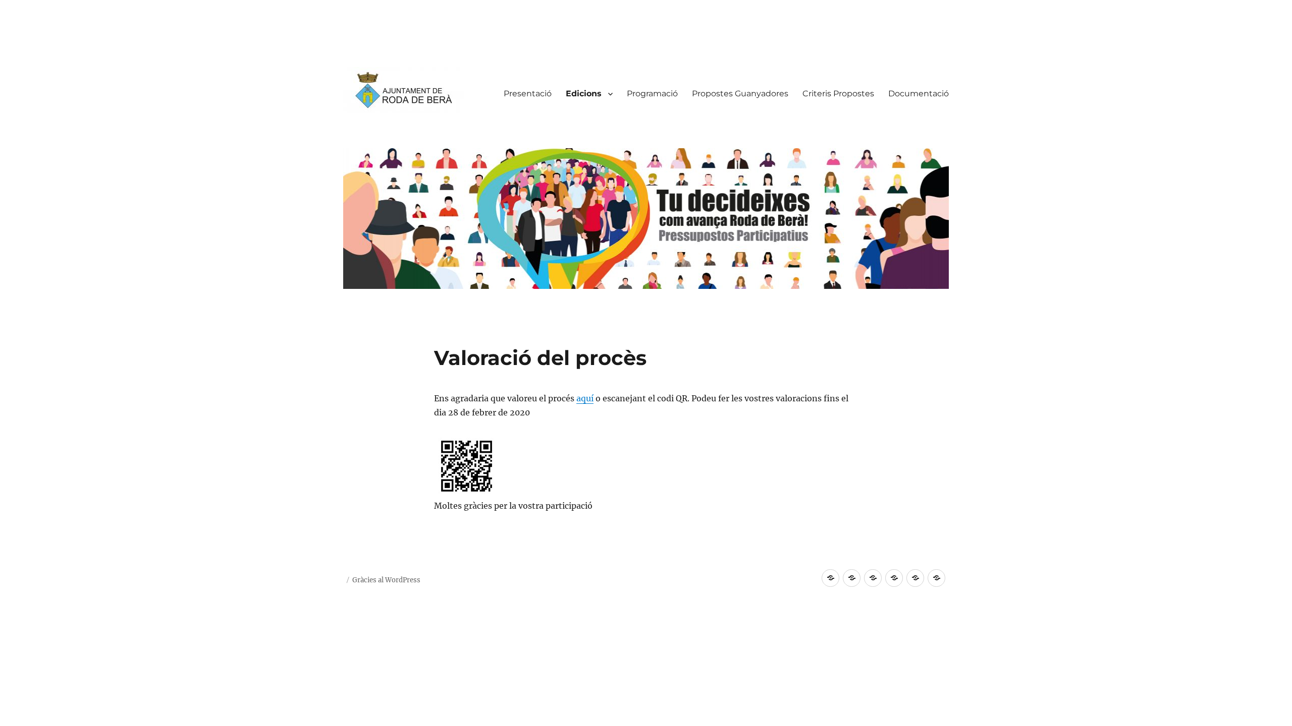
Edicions (584, 93)
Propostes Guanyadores (740, 93)
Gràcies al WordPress (386, 580)
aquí (585, 398)
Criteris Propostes (838, 93)
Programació (652, 93)
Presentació (528, 93)
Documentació (918, 93)
